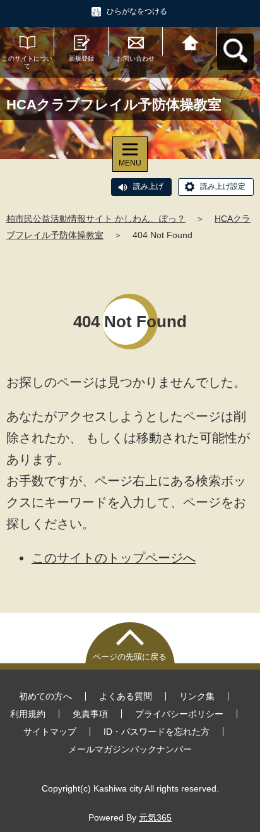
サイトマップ (49, 731)
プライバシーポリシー (179, 714)
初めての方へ (45, 696)
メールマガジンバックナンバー (130, 749)
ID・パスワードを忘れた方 (156, 731)
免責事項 (90, 714)
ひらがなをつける (137, 11)
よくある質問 (125, 696)
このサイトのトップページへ (114, 558)
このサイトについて (27, 62)
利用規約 (27, 714)
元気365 (155, 817)
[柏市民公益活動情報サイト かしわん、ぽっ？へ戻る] (190, 41)
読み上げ (148, 186)
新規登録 (81, 58)
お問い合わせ (136, 58)
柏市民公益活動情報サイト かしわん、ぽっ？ (96, 219)
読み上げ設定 (222, 186)
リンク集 (197, 696)
